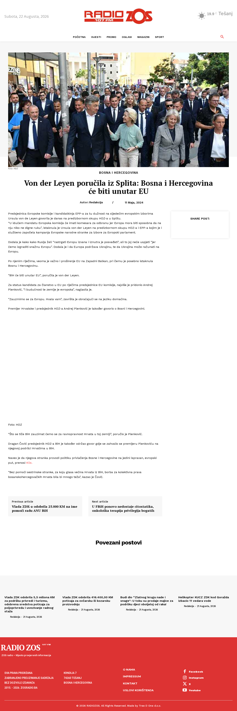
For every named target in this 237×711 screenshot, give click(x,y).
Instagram (196, 677)
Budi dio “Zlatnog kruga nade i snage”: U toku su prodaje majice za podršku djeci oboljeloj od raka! (146, 600)
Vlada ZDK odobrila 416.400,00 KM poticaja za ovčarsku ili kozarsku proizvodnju (87, 600)
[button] (222, 37)
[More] (217, 227)
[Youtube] (184, 690)
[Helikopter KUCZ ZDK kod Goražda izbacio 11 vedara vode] (205, 574)
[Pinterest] (199, 227)
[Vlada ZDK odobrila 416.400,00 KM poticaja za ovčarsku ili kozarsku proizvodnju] (89, 574)
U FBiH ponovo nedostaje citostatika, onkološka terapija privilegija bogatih (123, 509)
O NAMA (129, 669)
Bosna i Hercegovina (118, 172)
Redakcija (96, 202)
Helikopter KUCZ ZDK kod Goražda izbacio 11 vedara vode (203, 599)
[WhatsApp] (208, 227)
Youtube (195, 690)
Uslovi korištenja (138, 690)
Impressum (132, 676)
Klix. (29, 462)
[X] (191, 227)
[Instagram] (184, 678)
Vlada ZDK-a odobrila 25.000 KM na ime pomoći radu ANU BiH (44, 509)
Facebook (196, 671)
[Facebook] (182, 227)
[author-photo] (6, 617)
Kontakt (130, 683)
